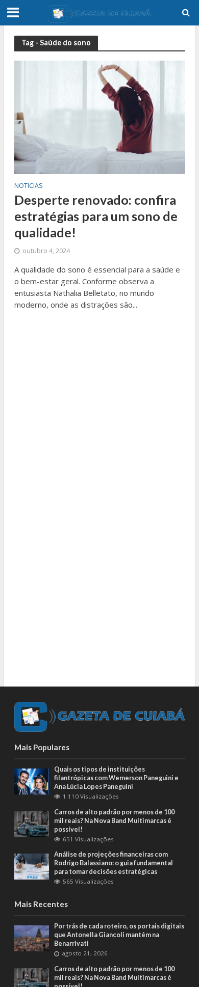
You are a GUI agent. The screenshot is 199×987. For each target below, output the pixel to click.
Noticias (28, 186)
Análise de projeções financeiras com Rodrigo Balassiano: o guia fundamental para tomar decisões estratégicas (113, 863)
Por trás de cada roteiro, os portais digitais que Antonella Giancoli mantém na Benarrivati (119, 934)
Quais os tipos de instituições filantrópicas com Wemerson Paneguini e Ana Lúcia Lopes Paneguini (116, 777)
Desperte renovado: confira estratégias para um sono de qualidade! (96, 216)
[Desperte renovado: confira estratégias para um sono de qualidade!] (99, 117)
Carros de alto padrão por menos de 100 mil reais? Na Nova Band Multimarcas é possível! (114, 820)
